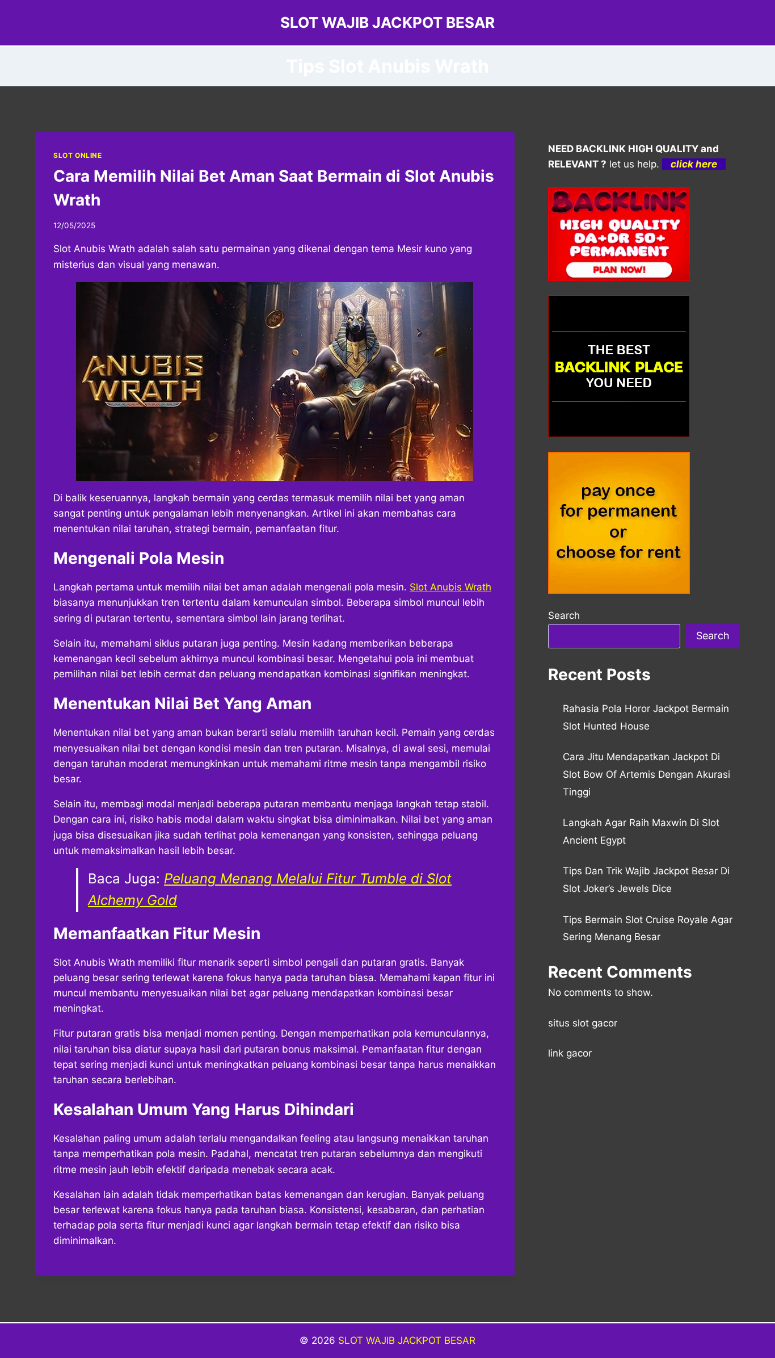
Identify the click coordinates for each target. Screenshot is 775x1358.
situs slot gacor (582, 1023)
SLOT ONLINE (77, 155)
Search (564, 615)
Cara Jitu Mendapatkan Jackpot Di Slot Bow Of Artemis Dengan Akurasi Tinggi (646, 774)
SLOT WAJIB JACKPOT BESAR (406, 1340)
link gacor (570, 1053)
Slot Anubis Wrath (450, 587)
